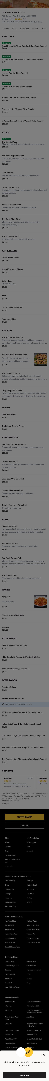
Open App (24, 1075)
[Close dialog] (43, 1054)
